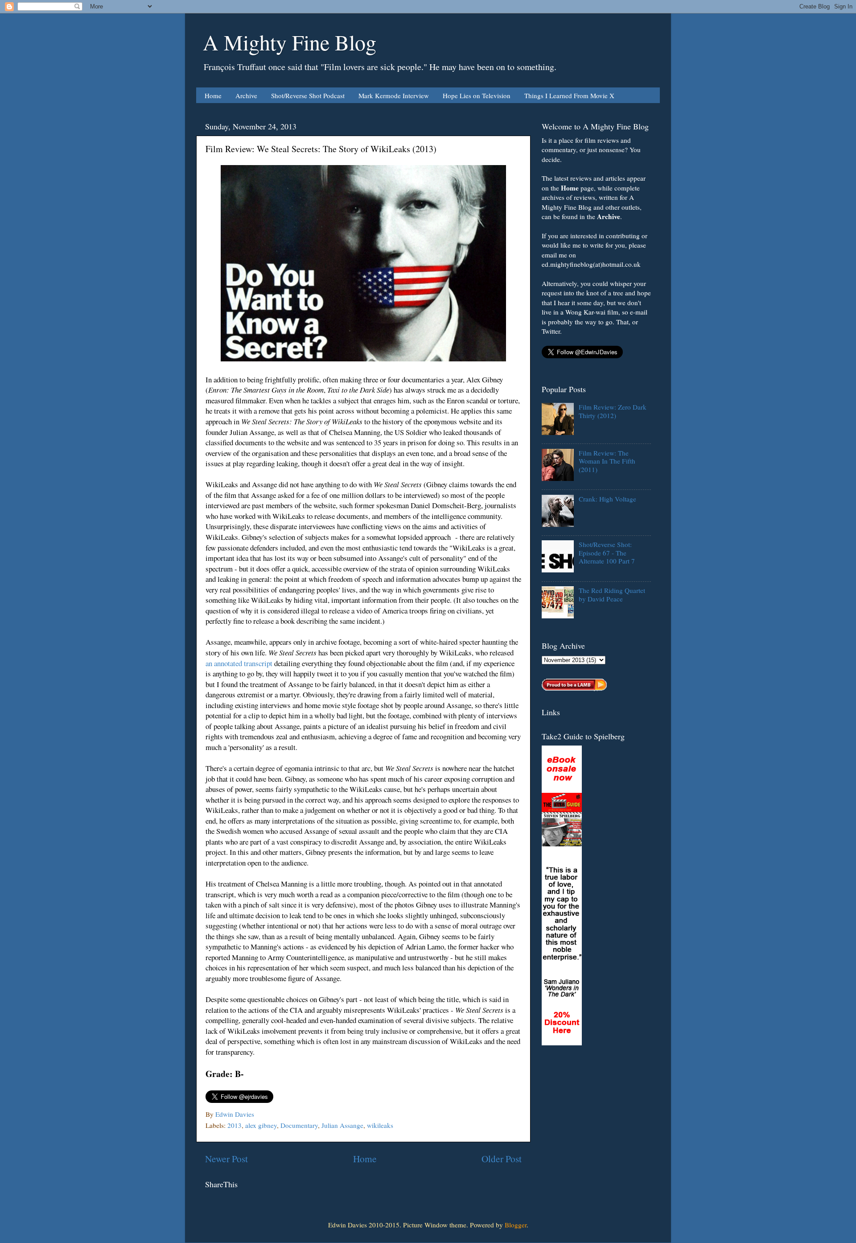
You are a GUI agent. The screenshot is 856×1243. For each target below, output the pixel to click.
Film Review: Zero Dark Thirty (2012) (612, 410)
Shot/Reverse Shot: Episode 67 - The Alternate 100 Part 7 (607, 552)
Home (213, 95)
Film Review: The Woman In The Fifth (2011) (607, 461)
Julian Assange (342, 1125)
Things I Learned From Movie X (569, 95)
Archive (246, 95)
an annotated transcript (239, 663)
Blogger (516, 1224)
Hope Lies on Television (476, 95)
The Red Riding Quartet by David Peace (612, 594)
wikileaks (380, 1125)
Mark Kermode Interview (393, 95)
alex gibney (261, 1125)
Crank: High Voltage (607, 498)
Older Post (502, 1158)
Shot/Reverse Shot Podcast (308, 95)
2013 (234, 1125)
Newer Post (226, 1158)
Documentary (299, 1125)
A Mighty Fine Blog (289, 42)
